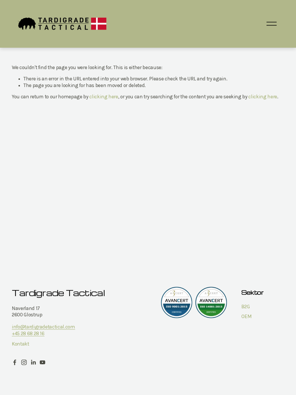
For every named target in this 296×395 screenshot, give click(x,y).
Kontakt (20, 344)
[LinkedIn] (33, 362)
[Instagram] (24, 362)
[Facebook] (15, 362)
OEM (246, 316)
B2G (245, 306)
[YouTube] (42, 362)
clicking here (103, 96)
